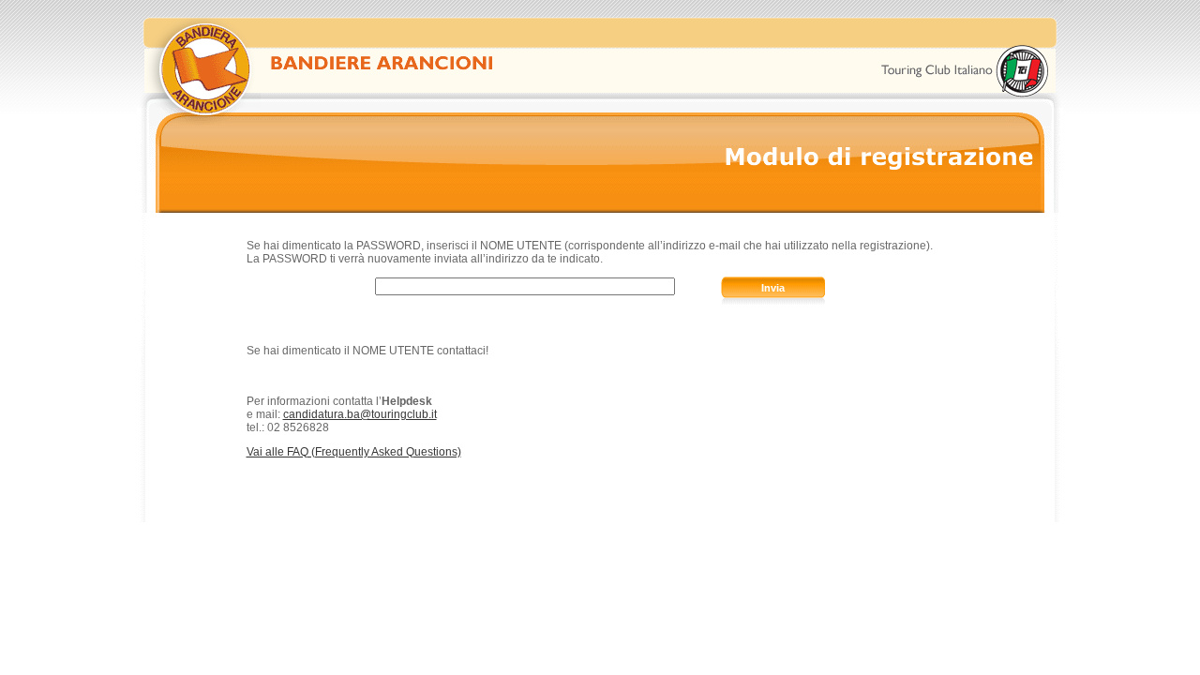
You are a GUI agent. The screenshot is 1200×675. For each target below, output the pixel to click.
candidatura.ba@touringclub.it (360, 414)
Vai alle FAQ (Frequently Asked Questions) (354, 451)
